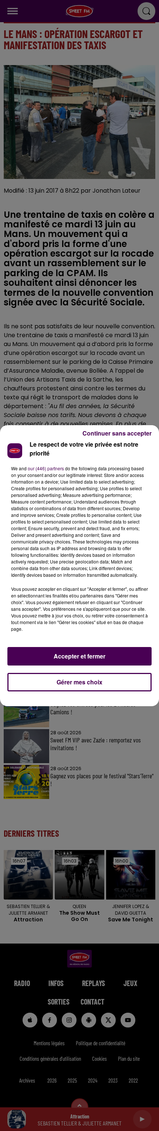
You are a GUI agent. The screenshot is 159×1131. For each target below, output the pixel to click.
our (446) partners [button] (46, 468)
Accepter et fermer (79, 656)
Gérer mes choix (79, 682)
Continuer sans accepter (117, 433)
